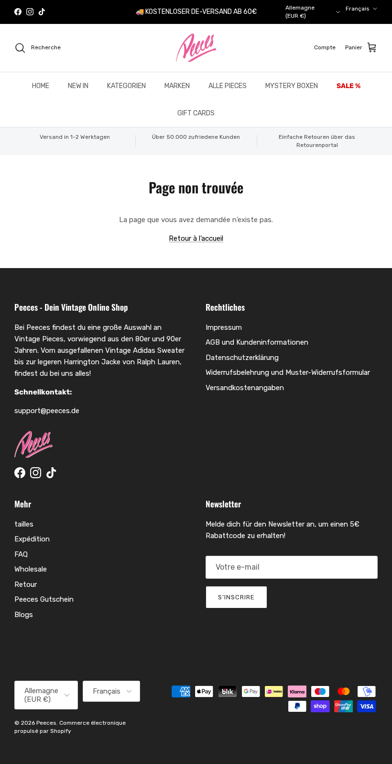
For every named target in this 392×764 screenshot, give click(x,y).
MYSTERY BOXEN (291, 86)
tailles (23, 524)
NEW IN (78, 86)
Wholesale (30, 569)
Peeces (46, 722)
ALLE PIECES (227, 86)
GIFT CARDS (196, 113)
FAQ (21, 554)
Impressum (224, 327)
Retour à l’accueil (196, 238)
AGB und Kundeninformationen (257, 342)
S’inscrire (236, 597)
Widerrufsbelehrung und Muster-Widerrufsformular (288, 372)
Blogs (23, 614)
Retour (25, 584)
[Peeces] (196, 48)
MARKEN (177, 86)
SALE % (348, 86)
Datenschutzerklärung (242, 357)
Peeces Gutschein (44, 599)
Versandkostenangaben (245, 387)
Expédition (32, 539)
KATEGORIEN (126, 86)
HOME (40, 86)
